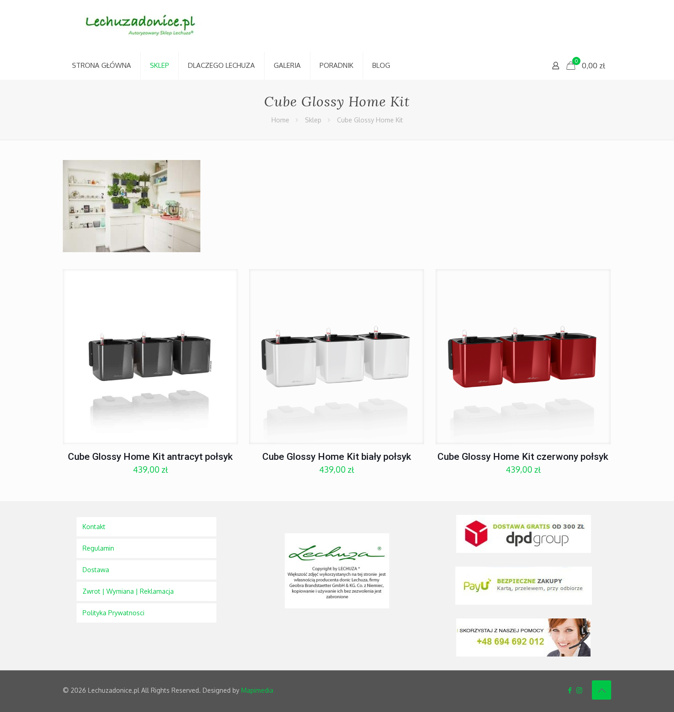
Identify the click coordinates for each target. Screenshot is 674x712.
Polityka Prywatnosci (113, 613)
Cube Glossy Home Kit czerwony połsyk (522, 456)
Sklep (313, 120)
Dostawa (96, 570)
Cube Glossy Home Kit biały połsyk (336, 456)
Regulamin (98, 548)
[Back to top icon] (601, 690)
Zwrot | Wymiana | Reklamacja (128, 591)
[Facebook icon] (569, 690)
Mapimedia (257, 690)
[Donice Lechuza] (145, 26)
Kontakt (94, 526)
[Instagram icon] (579, 690)
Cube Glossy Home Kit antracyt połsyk (150, 456)
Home (280, 120)
